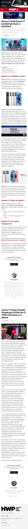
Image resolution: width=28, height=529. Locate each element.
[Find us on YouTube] (5, 525)
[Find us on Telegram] (8, 525)
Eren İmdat (5, 320)
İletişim (7, 515)
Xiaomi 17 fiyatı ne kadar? (8, 70)
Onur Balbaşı (6, 35)
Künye (2, 515)
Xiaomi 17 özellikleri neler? (8, 68)
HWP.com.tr (3, 518)
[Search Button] (26, 9)
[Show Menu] (2, 9)
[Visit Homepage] (14, 9)
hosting (7, 518)
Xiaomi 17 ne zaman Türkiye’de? (9, 72)
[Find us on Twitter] (1, 525)
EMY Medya (11, 513)
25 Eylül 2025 (13, 35)
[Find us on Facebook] (3, 525)
